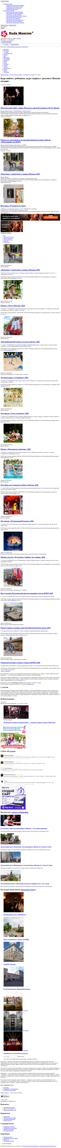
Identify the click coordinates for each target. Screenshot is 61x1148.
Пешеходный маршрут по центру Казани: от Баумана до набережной (19, 784)
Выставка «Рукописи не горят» (13, 206)
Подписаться (21, 1056)
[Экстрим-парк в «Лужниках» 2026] (30, 361)
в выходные (17, 46)
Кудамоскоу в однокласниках (11, 1089)
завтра (12, 46)
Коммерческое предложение (11, 1138)
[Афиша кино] (13, 1050)
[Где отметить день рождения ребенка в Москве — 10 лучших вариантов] (11, 825)
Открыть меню (4, 25)
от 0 (2, 529)
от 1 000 (24, 115)
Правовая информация (9, 1119)
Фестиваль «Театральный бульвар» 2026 (17, 521)
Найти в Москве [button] (4, 1)
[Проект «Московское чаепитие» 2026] (30, 433)
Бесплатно (14, 181)
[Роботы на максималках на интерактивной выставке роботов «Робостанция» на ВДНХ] (30, 128)
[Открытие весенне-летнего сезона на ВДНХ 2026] (30, 646)
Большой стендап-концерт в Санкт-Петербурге (14, 777)
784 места (25, 1010)
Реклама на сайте (8, 1137)
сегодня (9, 46)
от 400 (14, 493)
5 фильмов (25, 1050)
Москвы (19, 38)
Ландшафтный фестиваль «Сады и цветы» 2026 (20, 342)
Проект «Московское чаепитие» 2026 (16, 449)
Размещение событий (9, 1126)
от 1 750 (15, 565)
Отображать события (6, 233)
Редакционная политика (10, 1117)
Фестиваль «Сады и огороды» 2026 (15, 413)
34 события (25, 1030)
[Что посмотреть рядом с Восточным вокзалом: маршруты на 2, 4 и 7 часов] (11, 880)
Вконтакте (6, 1087)
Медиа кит (6, 1139)
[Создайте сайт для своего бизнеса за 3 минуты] (13, 809)
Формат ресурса (8, 1120)
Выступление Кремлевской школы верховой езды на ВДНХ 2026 (27, 593)
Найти (2, 28)
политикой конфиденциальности (48, 1146)
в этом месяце (24, 46)
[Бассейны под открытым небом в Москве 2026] (30, 469)
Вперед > (8, 671)
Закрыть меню (12, 25)
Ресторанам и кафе (8, 1130)
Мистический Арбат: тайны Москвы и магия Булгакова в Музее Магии (30, 108)
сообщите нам (29, 684)
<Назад (2, 671)
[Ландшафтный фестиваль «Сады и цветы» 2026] (30, 325)
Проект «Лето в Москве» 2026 (13, 306)
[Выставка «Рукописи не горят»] (30, 193)
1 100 (20, 635)
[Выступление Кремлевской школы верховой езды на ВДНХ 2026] (30, 577)
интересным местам (7, 41)
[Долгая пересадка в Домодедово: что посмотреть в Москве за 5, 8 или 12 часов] (11, 844)
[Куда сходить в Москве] (17, 37)
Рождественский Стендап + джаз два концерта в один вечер (17, 758)
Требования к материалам (10, 1128)
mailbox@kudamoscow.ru (10, 1110)
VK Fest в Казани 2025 (9, 765)
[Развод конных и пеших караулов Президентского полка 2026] (30, 611)
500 (5, 213)
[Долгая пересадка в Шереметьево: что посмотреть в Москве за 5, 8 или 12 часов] (11, 862)
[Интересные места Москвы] (13, 1010)
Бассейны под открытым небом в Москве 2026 (19, 485)
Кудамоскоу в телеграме (10, 1090)
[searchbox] (30, 28)
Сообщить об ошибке (9, 1107)
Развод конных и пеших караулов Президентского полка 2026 (26, 628)
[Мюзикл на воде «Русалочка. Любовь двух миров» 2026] (30, 541)
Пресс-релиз (7, 1116)
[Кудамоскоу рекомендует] (13, 1030)
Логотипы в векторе (9, 1141)
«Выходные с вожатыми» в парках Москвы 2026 (20, 174)
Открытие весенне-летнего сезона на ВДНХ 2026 (20, 663)
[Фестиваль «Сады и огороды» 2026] (30, 397)
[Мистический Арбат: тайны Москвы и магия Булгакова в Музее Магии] (30, 96)
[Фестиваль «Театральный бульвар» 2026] (30, 505)
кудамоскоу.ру (4, 1101)
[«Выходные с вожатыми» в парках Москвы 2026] (30, 162)
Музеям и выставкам (9, 1129)
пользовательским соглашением (30, 1146)
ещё (54, 757)
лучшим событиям (6, 42)
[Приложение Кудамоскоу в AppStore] (5, 1097)
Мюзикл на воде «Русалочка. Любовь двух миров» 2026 (23, 557)
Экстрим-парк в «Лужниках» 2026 (14, 378)
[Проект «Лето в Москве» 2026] (30, 289)
